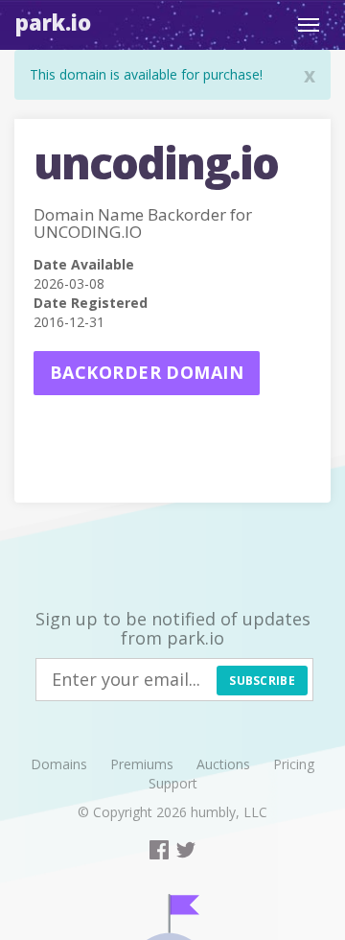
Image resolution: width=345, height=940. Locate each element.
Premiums (141, 764)
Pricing (293, 764)
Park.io (53, 22)
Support (173, 783)
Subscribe (262, 680)
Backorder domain (146, 372)
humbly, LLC (229, 812)
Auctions (223, 764)
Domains (59, 764)
